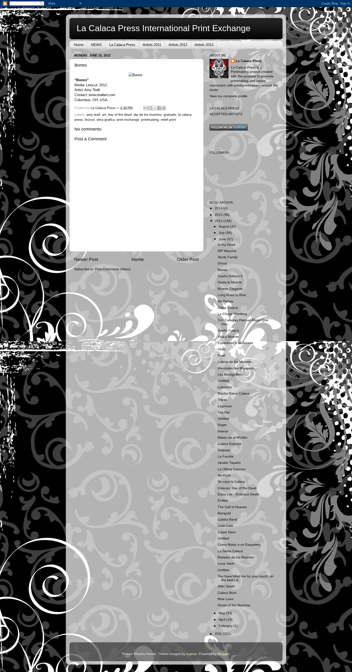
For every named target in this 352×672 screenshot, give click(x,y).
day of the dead (120, 114)
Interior (223, 431)
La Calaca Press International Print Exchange (163, 28)
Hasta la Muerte (230, 282)
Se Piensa (225, 301)
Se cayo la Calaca (231, 481)
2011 (219, 634)
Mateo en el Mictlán (232, 437)
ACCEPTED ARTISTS (226, 114)
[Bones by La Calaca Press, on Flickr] (135, 75)
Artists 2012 (178, 45)
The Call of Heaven (232, 507)
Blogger (223, 654)
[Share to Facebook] (159, 108)
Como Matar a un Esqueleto (239, 544)
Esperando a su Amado (235, 343)
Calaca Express (229, 444)
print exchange (128, 119)
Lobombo (225, 387)
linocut (90, 119)
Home (79, 45)
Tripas (222, 400)
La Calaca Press (122, 45)
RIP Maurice (227, 251)
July (222, 233)
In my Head (226, 245)
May (222, 613)
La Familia (225, 456)
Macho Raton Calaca (234, 393)
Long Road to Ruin (232, 295)
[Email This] (145, 108)
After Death (226, 586)
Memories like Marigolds (236, 368)
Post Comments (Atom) (113, 269)
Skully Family (228, 257)
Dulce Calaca (228, 308)
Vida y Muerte (228, 337)
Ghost (222, 263)
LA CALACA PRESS (224, 108)
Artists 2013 (204, 45)
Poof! (222, 355)
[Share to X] (154, 108)
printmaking (150, 119)
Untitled (223, 381)
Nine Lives (225, 599)
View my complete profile (228, 96)
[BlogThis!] (150, 108)
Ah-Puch (224, 475)
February (226, 626)
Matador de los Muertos (236, 557)
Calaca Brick (227, 593)
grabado (170, 114)
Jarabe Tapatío (229, 463)
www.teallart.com (102, 95)
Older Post (188, 259)
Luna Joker (226, 563)
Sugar (222, 425)
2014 (219, 208)
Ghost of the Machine (234, 605)
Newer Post (86, 259)
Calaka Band (227, 519)
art (104, 114)
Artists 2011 (152, 45)
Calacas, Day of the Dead (237, 488)
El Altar (223, 500)
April (222, 619)
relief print (168, 119)
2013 (219, 215)
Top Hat (224, 412)
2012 (219, 221)
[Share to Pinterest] (163, 108)
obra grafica (106, 119)
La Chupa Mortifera (232, 314)
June (223, 239)
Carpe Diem (227, 532)
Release (224, 450)
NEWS (96, 45)
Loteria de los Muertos (235, 362)
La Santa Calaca (230, 551)
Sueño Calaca (228, 330)
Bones (222, 270)
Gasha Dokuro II (230, 276)
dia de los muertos (148, 114)
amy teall (93, 114)
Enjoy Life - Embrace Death (238, 494)
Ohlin (222, 349)
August (224, 226)
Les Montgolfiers (230, 374)
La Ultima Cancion (231, 469)
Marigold (224, 513)
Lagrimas (225, 406)
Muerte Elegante (230, 289)
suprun (191, 654)
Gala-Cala (225, 526)
